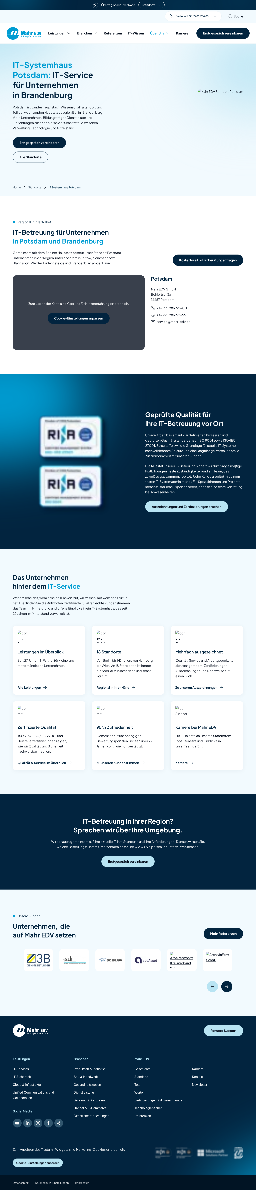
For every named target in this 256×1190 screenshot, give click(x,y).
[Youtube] (17, 1123)
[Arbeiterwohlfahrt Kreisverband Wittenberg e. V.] (181, 960)
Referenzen (113, 33)
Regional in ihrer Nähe (113, 687)
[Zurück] (212, 986)
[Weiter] (226, 986)
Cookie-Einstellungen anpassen (78, 318)
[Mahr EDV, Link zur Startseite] (24, 33)
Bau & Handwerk (86, 1077)
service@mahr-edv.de (174, 321)
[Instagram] (38, 1123)
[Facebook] (48, 1123)
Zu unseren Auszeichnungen (196, 687)
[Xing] (58, 1123)
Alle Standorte (30, 157)
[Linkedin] (27, 1123)
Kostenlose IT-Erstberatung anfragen (208, 260)
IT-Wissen (136, 33)
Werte (138, 1092)
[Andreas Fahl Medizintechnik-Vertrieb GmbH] (74, 960)
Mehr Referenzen (223, 933)
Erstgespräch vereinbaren (39, 143)
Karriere (182, 33)
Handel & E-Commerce (90, 1108)
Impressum (82, 1182)
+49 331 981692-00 (172, 308)
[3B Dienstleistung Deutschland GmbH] (38, 960)
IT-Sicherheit (22, 1077)
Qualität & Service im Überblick (42, 763)
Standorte (149, 5)
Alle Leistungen (29, 687)
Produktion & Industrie (89, 1069)
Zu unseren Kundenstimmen (118, 763)
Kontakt (197, 1077)
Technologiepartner (148, 1108)
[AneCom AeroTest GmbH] (110, 960)
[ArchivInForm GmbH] (217, 960)
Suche (238, 16)
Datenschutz (21, 1182)
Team (138, 1084)
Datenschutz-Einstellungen (52, 1182)
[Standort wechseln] (215, 16)
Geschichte (142, 1069)
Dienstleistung (84, 1092)
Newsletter (199, 1084)
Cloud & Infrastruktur (27, 1084)
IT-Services (21, 1069)
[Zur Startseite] (30, 1030)
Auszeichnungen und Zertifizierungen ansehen (186, 507)
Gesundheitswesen (87, 1084)
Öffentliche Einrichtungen (91, 1116)
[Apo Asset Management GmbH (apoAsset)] (146, 960)
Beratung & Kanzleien (89, 1100)
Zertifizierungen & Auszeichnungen (159, 1100)
